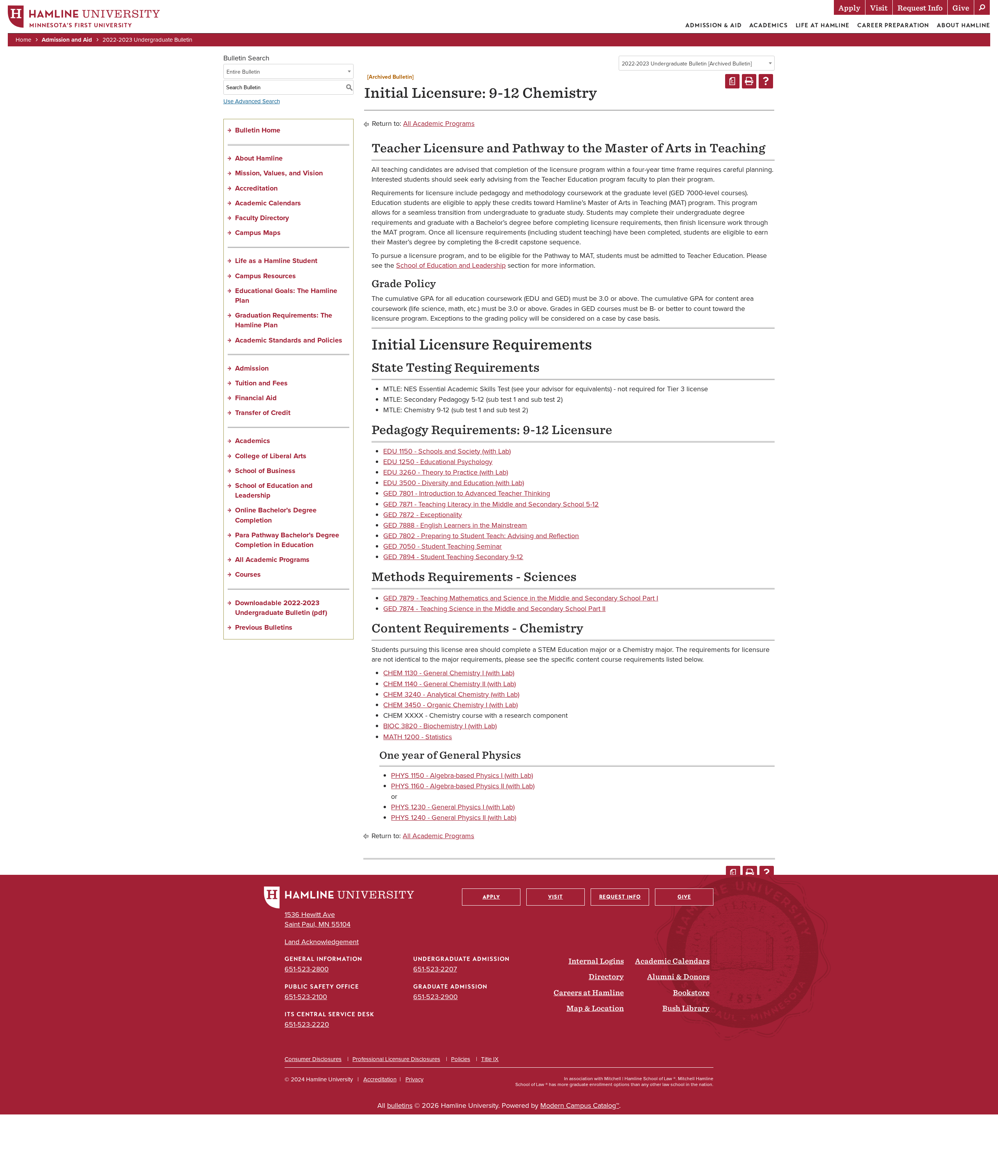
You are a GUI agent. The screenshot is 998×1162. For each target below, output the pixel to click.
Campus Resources (265, 276)
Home (23, 39)
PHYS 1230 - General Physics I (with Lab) (453, 807)
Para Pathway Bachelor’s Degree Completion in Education (287, 540)
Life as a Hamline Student (276, 261)
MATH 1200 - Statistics (417, 737)
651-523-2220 (307, 1024)
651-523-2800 (307, 969)
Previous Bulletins (263, 627)
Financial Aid (256, 398)
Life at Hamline (823, 25)
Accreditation (256, 188)
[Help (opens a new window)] (766, 81)
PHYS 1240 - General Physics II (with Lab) (453, 817)
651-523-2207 (435, 969)
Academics (768, 25)
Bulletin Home (257, 130)
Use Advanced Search (251, 101)
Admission (252, 368)
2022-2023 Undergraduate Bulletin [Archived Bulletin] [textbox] (687, 63)
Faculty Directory (262, 218)
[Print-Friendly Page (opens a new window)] (749, 81)
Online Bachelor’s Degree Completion (276, 515)
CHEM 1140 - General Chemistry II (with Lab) (449, 684)
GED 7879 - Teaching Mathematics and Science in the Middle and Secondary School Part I (520, 598)
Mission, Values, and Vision (279, 173)
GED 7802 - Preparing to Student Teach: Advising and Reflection (481, 535)
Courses (248, 574)
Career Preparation (893, 25)
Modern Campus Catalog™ (579, 1105)
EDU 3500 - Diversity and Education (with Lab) (453, 482)
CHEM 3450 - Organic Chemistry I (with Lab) (450, 705)
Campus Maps (258, 233)
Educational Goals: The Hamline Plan (286, 296)
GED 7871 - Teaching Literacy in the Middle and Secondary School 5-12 (491, 504)
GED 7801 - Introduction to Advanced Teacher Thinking (466, 493)
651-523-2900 (435, 996)
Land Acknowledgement (322, 942)
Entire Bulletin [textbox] (243, 72)
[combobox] (697, 63)
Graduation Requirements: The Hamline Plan (283, 320)
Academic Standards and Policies (288, 340)
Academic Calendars (268, 203)
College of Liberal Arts (270, 456)
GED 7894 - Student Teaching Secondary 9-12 (453, 557)
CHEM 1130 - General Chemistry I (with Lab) (448, 673)
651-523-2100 (306, 996)
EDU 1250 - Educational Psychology (437, 461)
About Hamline (963, 25)
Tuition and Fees (261, 383)
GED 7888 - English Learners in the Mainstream (455, 525)
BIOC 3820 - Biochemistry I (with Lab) (440, 726)
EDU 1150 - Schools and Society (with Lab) (447, 451)
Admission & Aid (713, 25)
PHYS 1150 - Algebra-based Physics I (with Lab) (462, 775)
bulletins (399, 1105)
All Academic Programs (272, 560)
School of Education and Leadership (274, 490)
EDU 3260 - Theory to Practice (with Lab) (445, 472)
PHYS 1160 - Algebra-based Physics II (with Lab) (462, 786)
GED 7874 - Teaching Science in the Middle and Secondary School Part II (494, 608)
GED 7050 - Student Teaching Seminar (442, 546)
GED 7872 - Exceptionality (422, 514)
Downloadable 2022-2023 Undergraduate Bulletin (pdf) (281, 608)
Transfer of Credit (262, 413)
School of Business (265, 471)
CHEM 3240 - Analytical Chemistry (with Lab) (451, 694)
